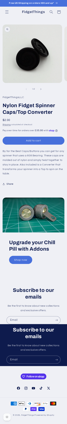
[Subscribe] (56, 320)
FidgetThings (27, 415)
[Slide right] (40, 89)
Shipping (7, 124)
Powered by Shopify (44, 415)
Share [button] (10, 184)
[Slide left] (26, 89)
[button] (7, 12)
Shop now (20, 260)
